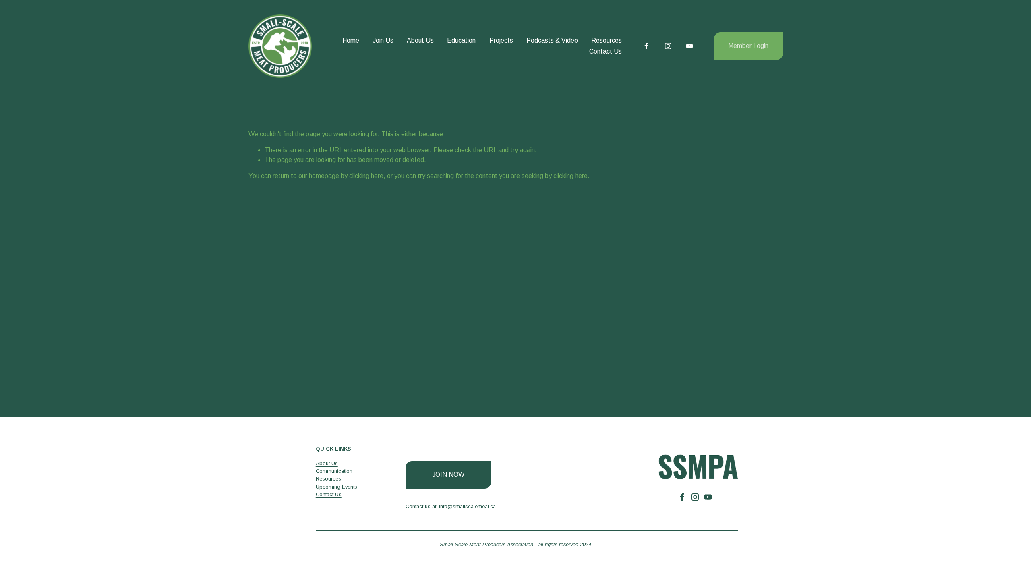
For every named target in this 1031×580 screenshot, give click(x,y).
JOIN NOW (448, 474)
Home (350, 40)
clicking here (366, 175)
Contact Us (605, 51)
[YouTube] (689, 46)
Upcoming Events (336, 487)
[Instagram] (668, 46)
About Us (420, 40)
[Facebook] (646, 46)
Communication (334, 471)
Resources (606, 40)
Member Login (748, 45)
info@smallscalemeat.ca (467, 506)
